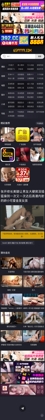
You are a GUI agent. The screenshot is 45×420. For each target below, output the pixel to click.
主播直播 (30, 78)
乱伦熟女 (30, 88)
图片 (3, 95)
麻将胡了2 (11, 69)
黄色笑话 (30, 106)
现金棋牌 (30, 69)
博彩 (3, 66)
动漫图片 (40, 93)
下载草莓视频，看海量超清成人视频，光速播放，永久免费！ (22, 235)
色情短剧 (21, 116)
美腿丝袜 (11, 97)
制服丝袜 (11, 88)
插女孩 (11, 112)
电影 (3, 85)
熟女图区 (30, 97)
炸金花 (20, 69)
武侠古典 (40, 102)
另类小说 (21, 106)
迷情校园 (11, 106)
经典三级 (21, 88)
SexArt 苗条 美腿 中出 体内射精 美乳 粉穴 (17, 243)
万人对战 (30, 65)
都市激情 (11, 102)
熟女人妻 (11, 78)
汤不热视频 (40, 112)
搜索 (39, 56)
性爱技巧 (40, 106)
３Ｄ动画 (40, 74)
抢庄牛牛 (40, 69)
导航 (3, 113)
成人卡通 (30, 84)
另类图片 (40, 97)
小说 (3, 104)
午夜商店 (21, 112)
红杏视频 (11, 116)
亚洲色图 (21, 93)
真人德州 (21, 65)
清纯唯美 (21, 97)
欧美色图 (30, 93)
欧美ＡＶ (30, 74)
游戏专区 (40, 65)
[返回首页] (42, 415)
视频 (3, 76)
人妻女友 (30, 102)
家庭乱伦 (21, 102)
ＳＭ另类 (40, 78)
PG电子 (11, 65)
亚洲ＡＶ (11, 74)
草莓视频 (30, 112)
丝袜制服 (21, 78)
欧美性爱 (40, 84)
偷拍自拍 (21, 84)
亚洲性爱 (11, 84)
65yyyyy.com (22, 50)
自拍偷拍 (21, 74)
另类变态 (40, 88)
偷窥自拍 (11, 93)
